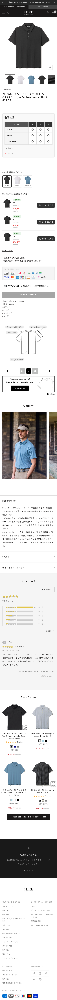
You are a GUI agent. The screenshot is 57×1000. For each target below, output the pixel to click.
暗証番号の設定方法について (12, 933)
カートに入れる (47, 205)
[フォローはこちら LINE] (40, 980)
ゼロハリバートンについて (40, 910)
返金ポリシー (7, 954)
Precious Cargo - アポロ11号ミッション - (42, 915)
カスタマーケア (8, 906)
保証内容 (5, 929)
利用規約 (5, 950)
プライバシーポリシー (10, 975)
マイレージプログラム (10, 958)
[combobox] (28, 371)
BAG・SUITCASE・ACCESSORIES (14, 7)
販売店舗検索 (36, 921)
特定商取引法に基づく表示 (12, 983)
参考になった (46, 676)
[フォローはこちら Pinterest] (46, 974)
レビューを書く (46, 589)
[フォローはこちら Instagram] (40, 974)
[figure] (7, 371)
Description (9, 501)
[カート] (53, 13)
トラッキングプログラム (11, 942)
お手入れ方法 (7, 938)
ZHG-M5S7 (6, 89)
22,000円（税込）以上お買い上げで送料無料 (28, 2)
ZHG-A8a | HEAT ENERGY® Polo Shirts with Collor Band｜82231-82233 (14, 736)
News (33, 906)
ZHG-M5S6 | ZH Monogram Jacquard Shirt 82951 (42, 734)
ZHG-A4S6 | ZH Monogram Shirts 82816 (42, 791)
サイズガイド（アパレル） (14, 567)
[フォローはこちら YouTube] (34, 980)
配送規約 (5, 914)
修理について (7, 925)
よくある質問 (7, 946)
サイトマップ (7, 971)
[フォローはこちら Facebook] (34, 974)
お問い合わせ (7, 910)
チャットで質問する (28, 294)
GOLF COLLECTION (42, 7)
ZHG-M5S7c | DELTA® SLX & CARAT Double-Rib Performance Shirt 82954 (14, 792)
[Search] (8, 13)
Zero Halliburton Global (40, 925)
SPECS (5, 556)
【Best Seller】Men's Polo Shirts (28, 817)
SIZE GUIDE (7, 250)
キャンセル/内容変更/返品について (13, 920)
